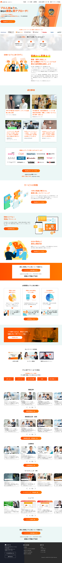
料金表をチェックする (39, 202)
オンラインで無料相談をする (31, 270)
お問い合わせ (10, 556)
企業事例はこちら (31, 319)
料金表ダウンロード (7, 21)
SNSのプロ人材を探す (27, 550)
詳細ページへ (17, 106)
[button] (27, 407)
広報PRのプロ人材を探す (28, 552)
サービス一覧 (46, 1)
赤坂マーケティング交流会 (55, 1)
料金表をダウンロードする (31, 170)
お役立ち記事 (41, 1)
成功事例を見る (11, 228)
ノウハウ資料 (29, 1)
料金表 (24, 1)
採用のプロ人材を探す (27, 553)
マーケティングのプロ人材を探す (29, 548)
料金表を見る (15, 337)
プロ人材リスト (43, 548)
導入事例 (25, 547)
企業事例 (35, 1)
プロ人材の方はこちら (10, 553)
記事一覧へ (31, 411)
